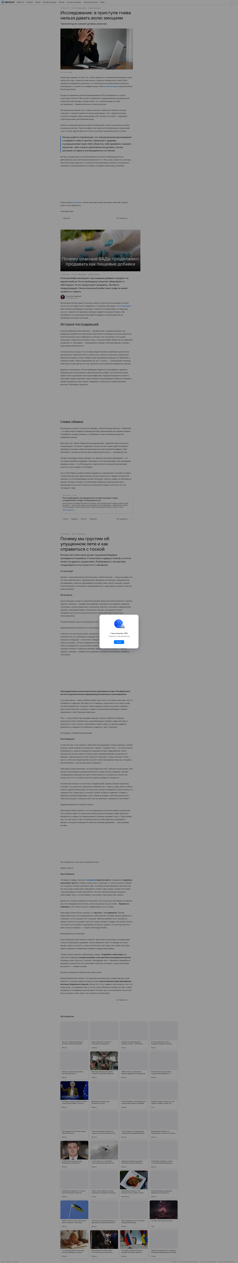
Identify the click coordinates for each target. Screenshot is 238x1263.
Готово (119, 642)
